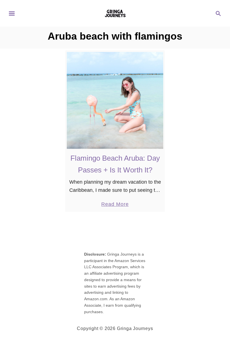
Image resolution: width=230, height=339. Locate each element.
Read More (114, 204)
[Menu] (12, 13)
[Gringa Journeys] (115, 13)
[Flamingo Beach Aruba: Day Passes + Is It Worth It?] (115, 100)
